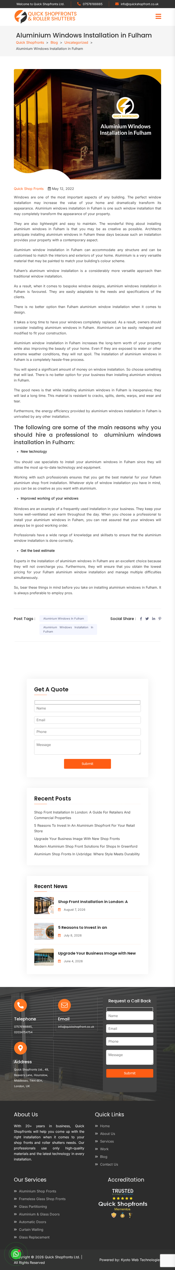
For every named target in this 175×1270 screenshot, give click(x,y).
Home (105, 1126)
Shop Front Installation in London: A (93, 901)
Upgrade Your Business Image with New (97, 953)
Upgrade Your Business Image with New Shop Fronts (77, 839)
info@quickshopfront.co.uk (140, 4)
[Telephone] (20, 1005)
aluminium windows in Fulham (63, 618)
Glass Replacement (34, 1237)
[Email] (64, 1005)
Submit (87, 763)
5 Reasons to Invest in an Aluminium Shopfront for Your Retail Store (84, 828)
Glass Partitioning (33, 1206)
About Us (107, 1133)
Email (64, 1019)
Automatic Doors (32, 1222)
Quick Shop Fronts (29, 188)
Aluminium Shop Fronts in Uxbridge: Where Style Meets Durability (87, 854)
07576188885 (92, 4)
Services (107, 1141)
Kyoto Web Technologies (141, 1260)
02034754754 (23, 1032)
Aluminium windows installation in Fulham (68, 629)
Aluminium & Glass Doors (39, 1214)
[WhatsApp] (16, 1254)
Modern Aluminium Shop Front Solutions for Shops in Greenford (85, 846)
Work (104, 1149)
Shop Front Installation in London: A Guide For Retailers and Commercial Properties (82, 815)
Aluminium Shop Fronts (37, 1191)
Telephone (25, 1019)
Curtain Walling (31, 1229)
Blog (103, 1156)
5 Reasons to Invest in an (82, 927)
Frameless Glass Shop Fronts (42, 1199)
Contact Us (109, 1164)
